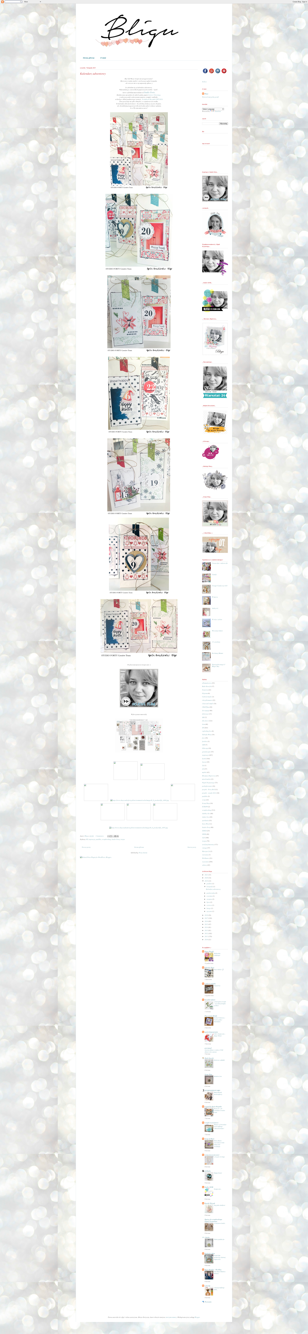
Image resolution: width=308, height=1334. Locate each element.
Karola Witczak (210, 1203)
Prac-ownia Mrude (211, 1016)
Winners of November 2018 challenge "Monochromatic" (220, 1126)
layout (204, 762)
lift (203, 765)
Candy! (214, 574)
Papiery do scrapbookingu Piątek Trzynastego (213, 1220)
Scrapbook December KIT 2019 (152, 99)
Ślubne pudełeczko (219, 1239)
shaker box (205, 817)
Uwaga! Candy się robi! (220, 586)
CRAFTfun (205, 707)
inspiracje (92, 839)
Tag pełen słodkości (219, 1205)
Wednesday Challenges (217, 954)
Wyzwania (208, 1302)
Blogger (197, 1317)
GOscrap (205, 748)
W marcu (215, 597)
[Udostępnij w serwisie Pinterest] (117, 836)
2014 (206, 927)
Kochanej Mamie (217, 653)
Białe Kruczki (206, 686)
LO (203, 769)
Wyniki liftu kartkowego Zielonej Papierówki (219, 1257)
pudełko (98, 839)
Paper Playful (209, 951)
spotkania (205, 820)
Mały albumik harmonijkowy (218, 1093)
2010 (206, 939)
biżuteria (205, 690)
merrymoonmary (171, 1317)
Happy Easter (218, 1173)
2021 (206, 875)
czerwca (209, 905)
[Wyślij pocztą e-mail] (108, 836)
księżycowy (217, 986)
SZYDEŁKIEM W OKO (212, 1090)
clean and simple (207, 703)
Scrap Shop (206, 803)
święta (123, 839)
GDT (203, 745)
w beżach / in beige (219, 1157)
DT (87, 839)
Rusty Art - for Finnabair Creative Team (219, 1110)
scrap (204, 800)
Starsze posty (192, 847)
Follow (204, 82)
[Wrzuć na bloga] (111, 836)
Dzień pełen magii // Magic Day (218, 665)
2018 (206, 915)
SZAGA (204, 831)
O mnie (103, 57)
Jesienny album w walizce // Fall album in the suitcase (214, 1051)
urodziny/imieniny (208, 844)
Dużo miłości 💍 (219, 969)
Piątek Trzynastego (208, 783)
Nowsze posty (86, 847)
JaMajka (208, 1171)
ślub (203, 838)
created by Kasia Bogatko (213, 1106)
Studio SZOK (209, 1187)
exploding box (207, 731)
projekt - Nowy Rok (208, 789)
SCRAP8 (205, 807)
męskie (204, 772)
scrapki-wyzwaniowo (211, 1123)
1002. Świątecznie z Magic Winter (219, 1035)
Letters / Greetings (154, 95)
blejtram (205, 693)
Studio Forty (116, 839)
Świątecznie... (218, 1189)
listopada (210, 886)
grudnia (209, 883)
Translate (218, 111)
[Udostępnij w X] (113, 836)
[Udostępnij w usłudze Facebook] (115, 836)
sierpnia (209, 899)
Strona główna (88, 57)
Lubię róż (215, 608)
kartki (204, 758)
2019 (206, 881)
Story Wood (206, 824)
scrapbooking (106, 839)
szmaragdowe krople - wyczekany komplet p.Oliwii (220, 1003)
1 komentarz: (100, 836)
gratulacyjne (206, 752)
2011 (206, 936)
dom (203, 724)
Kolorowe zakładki (219, 1060)
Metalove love (218, 1076)
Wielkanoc (205, 858)
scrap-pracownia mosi (212, 1155)
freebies (204, 741)
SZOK (204, 834)
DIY (203, 717)
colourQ (207, 1286)
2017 (206, 918)
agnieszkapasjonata (211, 1032)
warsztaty (205, 855)
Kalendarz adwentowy (93, 73)
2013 (206, 930)
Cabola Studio (207, 697)
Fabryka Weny (206, 734)
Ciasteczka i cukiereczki (220, 563)
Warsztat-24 (206, 851)
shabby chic (206, 813)
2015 (206, 924)
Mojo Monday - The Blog (213, 1270)
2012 (206, 933)
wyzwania (205, 862)
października (211, 893)
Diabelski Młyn (210, 1253)
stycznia (209, 911)
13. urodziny (216, 642)
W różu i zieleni (217, 619)
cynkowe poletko (210, 984)
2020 (206, 878)
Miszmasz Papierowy (209, 776)
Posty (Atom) (143, 853)
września (210, 896)
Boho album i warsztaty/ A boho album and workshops (219, 1143)
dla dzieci (205, 721)
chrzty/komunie (207, 700)
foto (203, 738)
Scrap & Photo (209, 1139)
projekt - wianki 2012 (209, 793)
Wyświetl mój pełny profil (210, 97)
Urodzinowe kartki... (220, 1223)
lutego (209, 908)
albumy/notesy (207, 683)
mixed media (206, 779)
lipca (208, 902)
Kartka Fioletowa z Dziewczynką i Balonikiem (219, 1020)
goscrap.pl (208, 1048)
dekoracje (205, 714)
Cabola (207, 1237)
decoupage (205, 710)
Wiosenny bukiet (217, 631)
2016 (206, 921)
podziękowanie (207, 786)
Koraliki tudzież (210, 1000)
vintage (204, 848)
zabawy (204, 865)
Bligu (206, 94)
